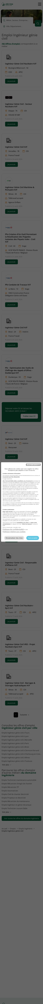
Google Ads (34, 511)
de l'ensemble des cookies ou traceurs (18, 481)
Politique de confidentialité (13, 529)
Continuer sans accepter (33, 465)
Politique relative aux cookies (14, 531)
